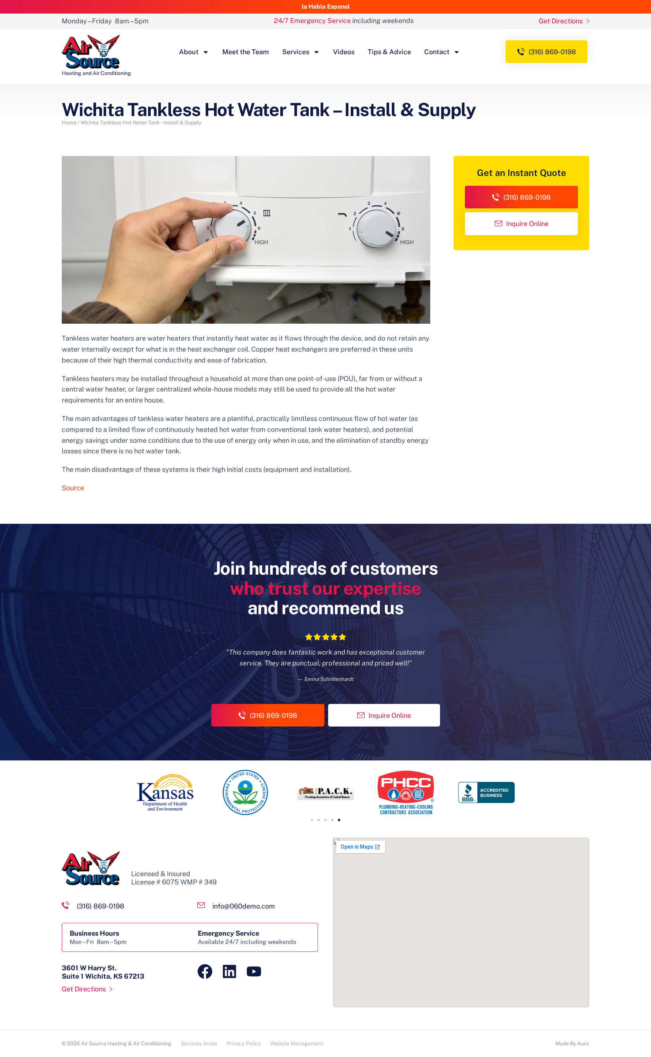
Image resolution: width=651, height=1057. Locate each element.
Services (295, 52)
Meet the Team (245, 52)
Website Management (296, 1043)
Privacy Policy (244, 1043)
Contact (436, 52)
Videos (344, 52)
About (189, 52)
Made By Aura (572, 1043)
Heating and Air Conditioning (96, 73)
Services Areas (199, 1043)
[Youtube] (253, 971)
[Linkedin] (229, 971)
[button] (312, 820)
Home (69, 122)
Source (73, 488)
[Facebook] (204, 971)
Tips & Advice (389, 52)
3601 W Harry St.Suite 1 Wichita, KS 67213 (103, 972)
